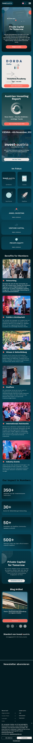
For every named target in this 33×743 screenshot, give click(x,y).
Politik (3, 721)
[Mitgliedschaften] (15, 713)
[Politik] (15, 721)
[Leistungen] (15, 718)
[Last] (25, 626)
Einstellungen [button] (16, 740)
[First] (8, 626)
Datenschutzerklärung (15, 734)
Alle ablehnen (9, 738)
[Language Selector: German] (24, 3)
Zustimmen (24, 738)
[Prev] (12, 626)
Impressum (21, 718)
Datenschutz (22, 715)
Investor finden (5, 715)
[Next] (20, 626)
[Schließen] (31, 724)
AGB (20, 713)
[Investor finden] (15, 715)
